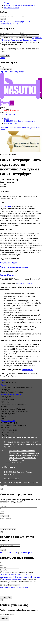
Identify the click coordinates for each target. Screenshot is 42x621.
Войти (3, 19)
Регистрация (5, 55)
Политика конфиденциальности (15, 267)
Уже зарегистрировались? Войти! (14, 587)
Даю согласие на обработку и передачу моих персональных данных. (18, 582)
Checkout (11, 114)
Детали (17, 127)
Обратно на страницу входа (12, 71)
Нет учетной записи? (9, 552)
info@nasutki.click (11, 7)
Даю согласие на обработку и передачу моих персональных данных (21, 43)
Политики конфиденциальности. (21, 578)
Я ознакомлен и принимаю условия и (22, 38)
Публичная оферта (8, 263)
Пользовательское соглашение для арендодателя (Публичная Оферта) (24, 454)
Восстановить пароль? (9, 24)
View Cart (4, 114)
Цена (11, 127)
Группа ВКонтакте (8, 275)
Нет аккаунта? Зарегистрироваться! (15, 21)
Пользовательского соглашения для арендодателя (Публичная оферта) (15, 575)
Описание (4, 127)
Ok (10, 597)
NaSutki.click (5, 206)
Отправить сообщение (8, 529)
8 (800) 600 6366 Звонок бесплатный (19, 5)
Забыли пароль (25, 552)
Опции (23, 127)
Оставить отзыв (16, 462)
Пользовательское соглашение (22, 450)
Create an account (13, 585)
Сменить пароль (6, 69)
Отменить (4, 597)
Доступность (31, 127)
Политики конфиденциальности (25, 40)
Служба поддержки (17, 460)
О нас (6, 3)
